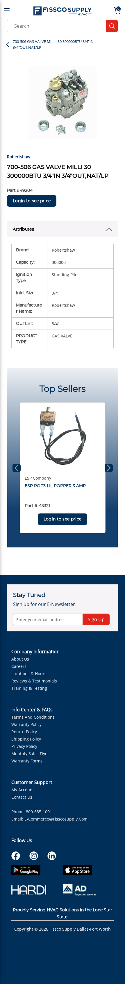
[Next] (109, 468)
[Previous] (16, 468)
